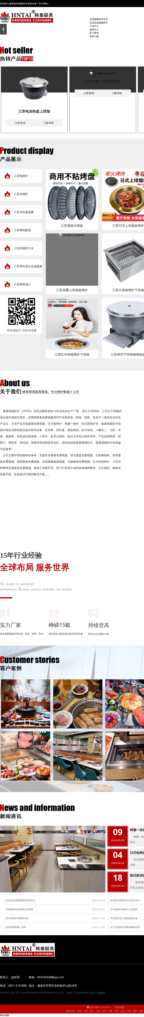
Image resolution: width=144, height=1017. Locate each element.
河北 (116, 1010)
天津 (110, 1010)
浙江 (92, 1010)
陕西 (135, 1010)
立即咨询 (20, 123)
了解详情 (48, 123)
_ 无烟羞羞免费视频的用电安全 (19, 900)
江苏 (85, 1010)
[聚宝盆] (25, 704)
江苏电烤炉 (21, 176)
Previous (3, 29)
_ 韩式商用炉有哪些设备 (16, 918)
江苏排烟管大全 (24, 248)
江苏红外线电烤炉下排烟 (72, 354)
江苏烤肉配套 (22, 230)
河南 (128, 1010)
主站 (79, 1010)
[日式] (77, 704)
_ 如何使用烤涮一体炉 (15, 927)
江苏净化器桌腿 (24, 212)
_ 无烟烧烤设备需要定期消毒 (18, 909)
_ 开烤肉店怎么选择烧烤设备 (123, 918)
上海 (98, 1010)
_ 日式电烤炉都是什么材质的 (123, 909)
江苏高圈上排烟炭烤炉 (102, 81)
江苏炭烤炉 (21, 194)
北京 (104, 1010)
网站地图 (119, 1007)
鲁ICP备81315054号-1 (100, 1007)
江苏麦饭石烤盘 (72, 225)
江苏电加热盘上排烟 (34, 111)
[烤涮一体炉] (25, 756)
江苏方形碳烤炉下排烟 (128, 290)
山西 (122, 1010)
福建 (141, 1010)
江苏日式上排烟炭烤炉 (128, 225)
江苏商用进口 (22, 284)
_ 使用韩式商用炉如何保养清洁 (124, 900)
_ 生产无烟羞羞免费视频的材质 (124, 927)
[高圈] (77, 756)
